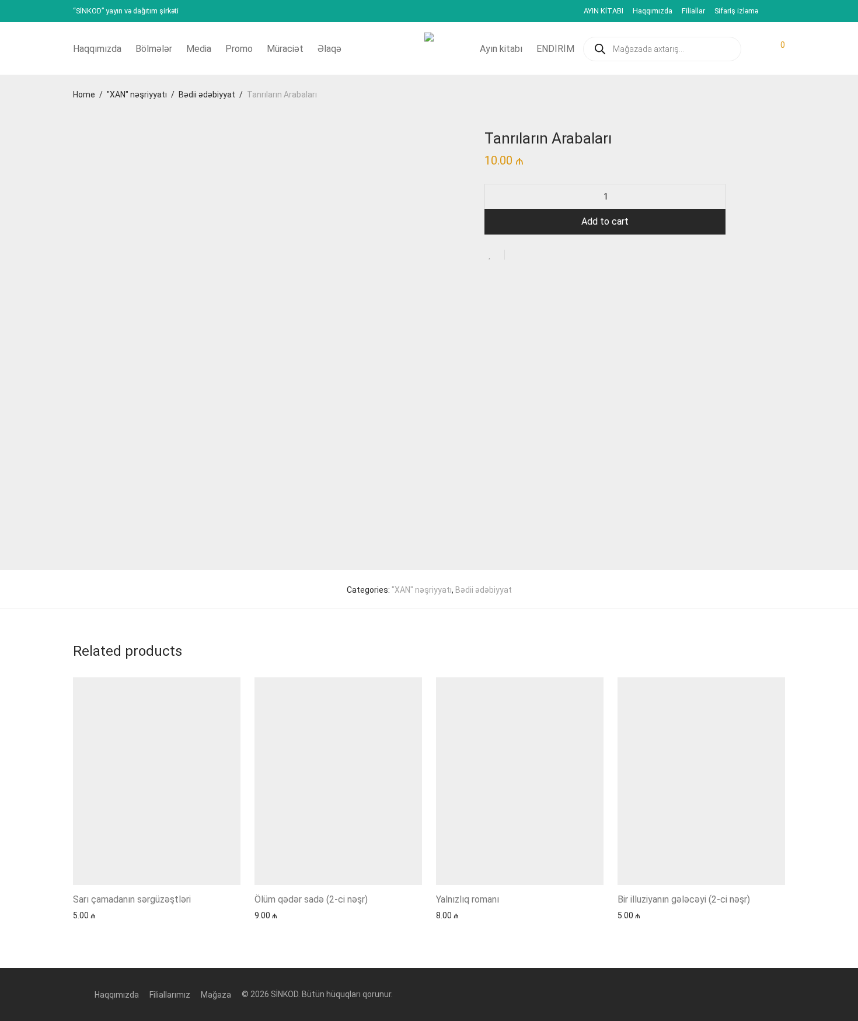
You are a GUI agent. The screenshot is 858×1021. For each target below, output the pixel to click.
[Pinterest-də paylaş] (551, 255)
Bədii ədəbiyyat (207, 94)
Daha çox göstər (97, 914)
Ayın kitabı (501, 48)
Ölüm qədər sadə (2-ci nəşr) (311, 899)
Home (84, 94)
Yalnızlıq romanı (467, 899)
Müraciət (285, 48)
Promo (239, 48)
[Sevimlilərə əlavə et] (494, 255)
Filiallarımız (169, 994)
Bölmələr (153, 48)
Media (198, 48)
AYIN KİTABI (603, 11)
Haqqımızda (652, 11)
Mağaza (216, 994)
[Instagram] (782, 10)
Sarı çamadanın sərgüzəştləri (132, 899)
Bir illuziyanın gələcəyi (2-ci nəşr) (684, 899)
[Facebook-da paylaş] (518, 255)
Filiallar (693, 11)
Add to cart (605, 221)
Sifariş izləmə (736, 11)
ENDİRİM (555, 48)
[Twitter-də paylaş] (535, 255)
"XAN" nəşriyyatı (137, 94)
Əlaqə (329, 48)
